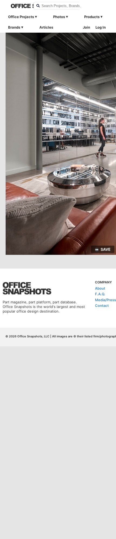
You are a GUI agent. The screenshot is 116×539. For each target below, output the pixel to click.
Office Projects (21, 17)
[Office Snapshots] (18, 6)
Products (92, 17)
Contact (102, 305)
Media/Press (105, 300)
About (100, 288)
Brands (14, 27)
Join (86, 27)
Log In (100, 27)
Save (106, 249)
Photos (59, 17)
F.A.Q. (100, 294)
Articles (46, 27)
